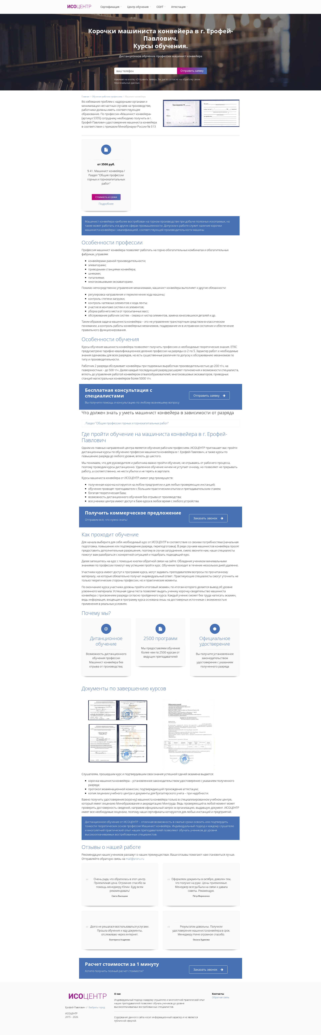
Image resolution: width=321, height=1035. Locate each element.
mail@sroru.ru (135, 859)
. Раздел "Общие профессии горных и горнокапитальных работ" (126, 423)
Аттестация (178, 7)
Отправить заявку (206, 395)
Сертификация (109, 7)
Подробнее (106, 204)
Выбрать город (97, 1007)
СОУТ (159, 7)
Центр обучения (138, 7)
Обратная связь (220, 997)
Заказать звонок (205, 518)
